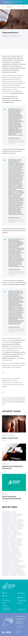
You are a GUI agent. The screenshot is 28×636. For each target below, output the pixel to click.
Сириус (14, 520)
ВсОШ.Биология (15, 547)
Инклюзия (15, 531)
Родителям (5, 544)
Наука (5, 595)
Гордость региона (17, 514)
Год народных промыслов (17, 571)
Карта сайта (23, 609)
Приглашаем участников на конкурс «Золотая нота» (13, 2)
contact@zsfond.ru (20, 619)
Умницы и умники (6, 531)
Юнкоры (19, 528)
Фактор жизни (6, 547)
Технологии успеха (16, 552)
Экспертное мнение (18, 523)
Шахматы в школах (7, 533)
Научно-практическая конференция (10, 558)
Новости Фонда (6, 512)
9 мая (19, 555)
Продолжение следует (19, 566)
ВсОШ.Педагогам (15, 550)
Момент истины (6, 563)
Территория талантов (7, 569)
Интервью (13, 35)
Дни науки (19, 539)
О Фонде (4, 603)
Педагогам (5, 528)
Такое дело (5, 574)
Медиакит (20, 603)
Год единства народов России (9, 555)
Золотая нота (6, 35)
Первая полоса (6, 552)
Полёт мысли (6, 536)
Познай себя (14, 563)
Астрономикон (6, 571)
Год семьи (13, 536)
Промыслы (22, 593)
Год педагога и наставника (8, 539)
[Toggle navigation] (2, 7)
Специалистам (22, 574)
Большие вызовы (6, 520)
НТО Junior (5, 542)
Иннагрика (12, 544)
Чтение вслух (13, 574)
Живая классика (17, 533)
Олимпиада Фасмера (7, 566)
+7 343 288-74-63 (20, 616)
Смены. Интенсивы (7, 514)
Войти (23, 6)
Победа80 (19, 544)
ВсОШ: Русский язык (7, 560)
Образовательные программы (9, 517)
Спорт (5, 593)
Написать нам (6, 608)
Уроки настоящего (18, 560)
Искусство (22, 597)
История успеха (18, 569)
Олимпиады (12, 528)
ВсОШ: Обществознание (15, 542)
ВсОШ (13, 512)
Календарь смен (22, 600)
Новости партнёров (7, 523)
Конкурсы (20, 520)
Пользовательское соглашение (20, 627)
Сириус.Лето (12, 525)
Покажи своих (6, 550)
